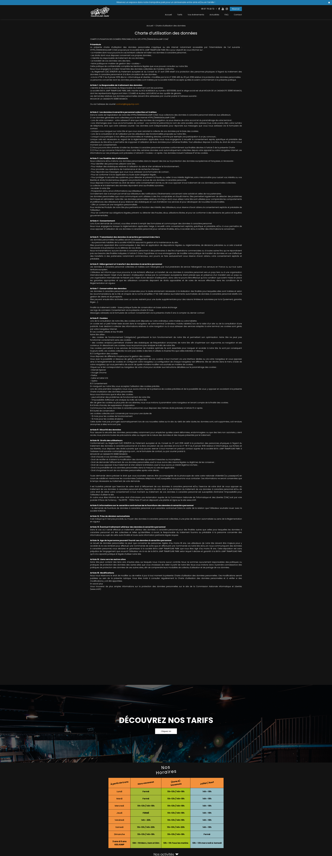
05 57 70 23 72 (207, 9)
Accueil (168, 14)
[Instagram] (227, 9)
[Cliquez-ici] (166, 724)
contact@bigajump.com (127, 104)
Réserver (236, 9)
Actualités (214, 14)
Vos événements (196, 14)
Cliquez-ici (166, 731)
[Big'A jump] (100, 16)
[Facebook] (219, 9)
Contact (238, 14)
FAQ (226, 14)
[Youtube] (223, 9)
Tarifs (179, 14)
